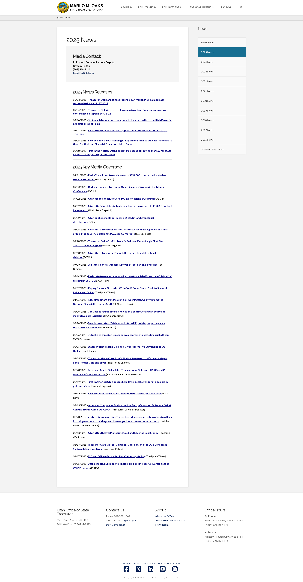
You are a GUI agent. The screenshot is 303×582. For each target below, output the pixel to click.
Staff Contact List (115, 524)
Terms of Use (149, 563)
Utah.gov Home (131, 563)
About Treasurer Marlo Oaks (171, 520)
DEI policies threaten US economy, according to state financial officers (128, 334)
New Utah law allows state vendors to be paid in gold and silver (125, 393)
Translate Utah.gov (169, 563)
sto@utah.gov (128, 520)
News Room (162, 524)
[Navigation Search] (241, 7)
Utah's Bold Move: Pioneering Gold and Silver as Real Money (123, 432)
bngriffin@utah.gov (83, 72)
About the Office (164, 516)
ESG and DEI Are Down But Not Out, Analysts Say (116, 456)
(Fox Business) (143, 233)
